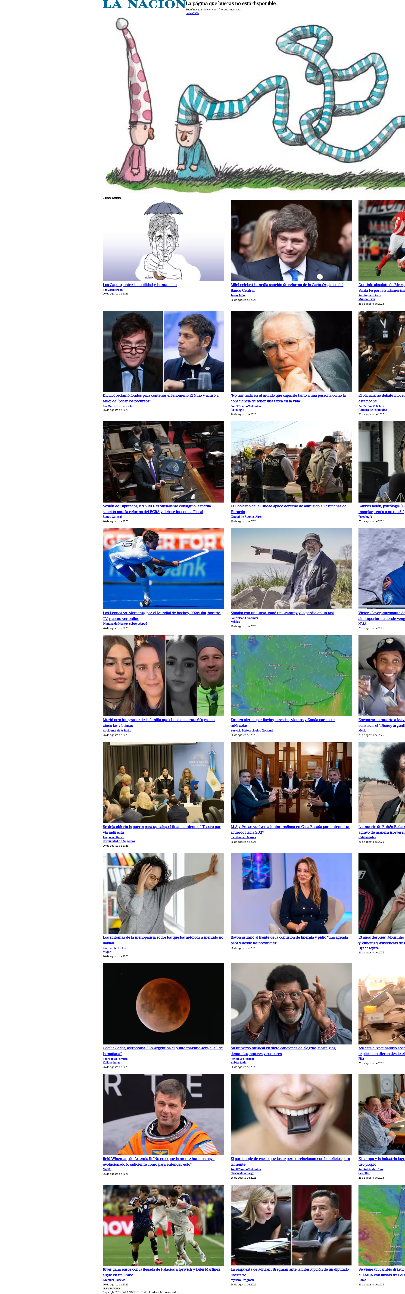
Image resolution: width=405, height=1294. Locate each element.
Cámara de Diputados (372, 410)
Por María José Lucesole (117, 406)
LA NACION (192, 13)
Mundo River (366, 299)
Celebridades (367, 837)
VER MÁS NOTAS (111, 1288)
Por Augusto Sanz (369, 295)
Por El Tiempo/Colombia (246, 406)
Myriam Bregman (242, 1280)
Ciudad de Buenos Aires (246, 517)
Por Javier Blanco (113, 837)
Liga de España (368, 948)
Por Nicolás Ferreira (115, 1058)
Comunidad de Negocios (119, 841)
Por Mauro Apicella (243, 1058)
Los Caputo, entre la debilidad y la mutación (140, 285)
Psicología (237, 410)
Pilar (361, 1058)
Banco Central (112, 517)
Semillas (364, 1173)
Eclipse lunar (111, 1062)
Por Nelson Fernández (244, 618)
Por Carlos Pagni (113, 289)
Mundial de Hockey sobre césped (125, 623)
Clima (362, 1280)
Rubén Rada (238, 1062)
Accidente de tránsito (117, 730)
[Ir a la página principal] (144, 7)
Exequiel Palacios (114, 1280)
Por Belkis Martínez (370, 1169)
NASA (362, 623)
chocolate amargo (242, 1173)
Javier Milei (238, 295)
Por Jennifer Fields (114, 948)
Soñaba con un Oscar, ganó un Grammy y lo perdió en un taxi (282, 613)
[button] (163, 241)
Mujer (107, 952)
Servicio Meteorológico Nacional (252, 730)
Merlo (362, 730)
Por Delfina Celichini (371, 406)
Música (235, 621)
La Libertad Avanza (243, 837)
